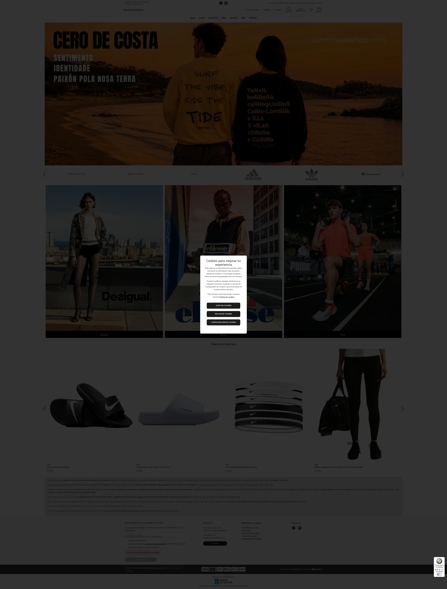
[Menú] (443, 558)
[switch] (439, 574)
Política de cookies (227, 297)
